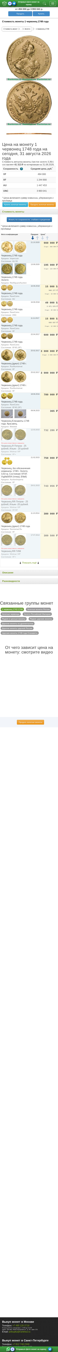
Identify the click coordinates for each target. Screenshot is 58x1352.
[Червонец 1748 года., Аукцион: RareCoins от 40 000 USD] (7, 303)
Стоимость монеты (13, 211)
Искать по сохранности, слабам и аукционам (29, 219)
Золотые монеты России (38, 609)
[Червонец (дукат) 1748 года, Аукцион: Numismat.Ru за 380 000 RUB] (7, 517)
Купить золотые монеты (15, 204)
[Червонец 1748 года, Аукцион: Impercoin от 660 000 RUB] (7, 247)
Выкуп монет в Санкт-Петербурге (25, 1340)
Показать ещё (29, 563)
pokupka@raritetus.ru (19, 1332)
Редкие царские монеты (41, 619)
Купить (41, 14)
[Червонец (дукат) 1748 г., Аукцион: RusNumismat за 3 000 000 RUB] (7, 376)
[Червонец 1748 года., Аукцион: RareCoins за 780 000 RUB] (7, 396)
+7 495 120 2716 (21, 1325)
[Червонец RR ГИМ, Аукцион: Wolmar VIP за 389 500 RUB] (7, 539)
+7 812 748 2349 (21, 1344)
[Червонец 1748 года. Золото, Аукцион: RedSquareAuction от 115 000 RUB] (7, 268)
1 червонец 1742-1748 (12, 609)
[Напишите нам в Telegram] (14, 3)
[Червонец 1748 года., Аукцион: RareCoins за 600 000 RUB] (7, 336)
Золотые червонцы (10, 614)
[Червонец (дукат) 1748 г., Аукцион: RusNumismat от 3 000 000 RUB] (7, 355)
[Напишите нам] (8, 1349)
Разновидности (11, 581)
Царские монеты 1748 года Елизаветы (19, 633)
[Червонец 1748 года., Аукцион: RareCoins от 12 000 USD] (7, 320)
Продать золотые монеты (42, 204)
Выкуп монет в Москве (18, 1321)
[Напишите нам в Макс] (10, 3)
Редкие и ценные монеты (13, 619)
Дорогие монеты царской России (17, 628)
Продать (20, 14)
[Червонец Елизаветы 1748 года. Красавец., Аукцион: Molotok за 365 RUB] (7, 413)
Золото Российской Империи (37, 614)
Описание (7, 572)
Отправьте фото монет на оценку (28, 3)
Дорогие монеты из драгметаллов (17, 623)
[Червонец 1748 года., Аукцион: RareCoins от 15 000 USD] (7, 287)
